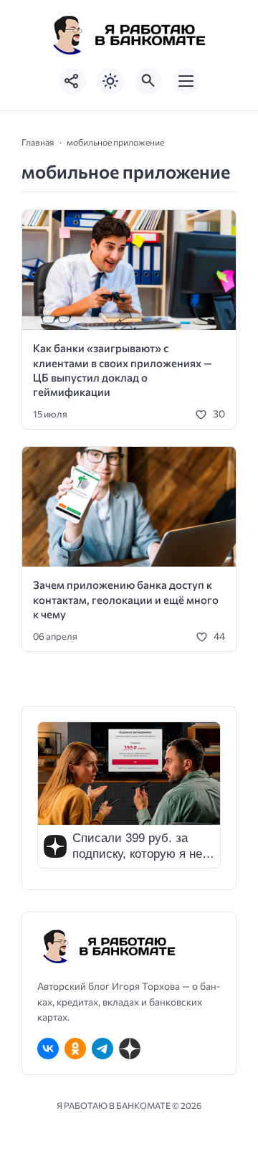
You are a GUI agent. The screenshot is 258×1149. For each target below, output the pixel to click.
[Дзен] (129, 1048)
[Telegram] (102, 1048)
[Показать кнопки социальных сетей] (72, 81)
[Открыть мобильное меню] (186, 81)
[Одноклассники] (75, 1048)
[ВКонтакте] (48, 1048)
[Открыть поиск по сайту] (148, 81)
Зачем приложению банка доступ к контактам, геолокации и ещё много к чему (126, 599)
